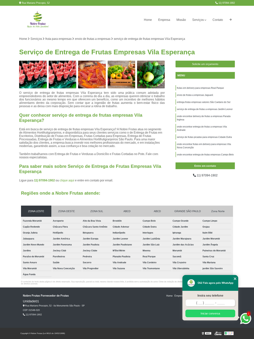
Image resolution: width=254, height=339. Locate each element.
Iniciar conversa (210, 313)
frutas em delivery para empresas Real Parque (200, 88)
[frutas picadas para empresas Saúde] (33, 74)
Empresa (164, 19)
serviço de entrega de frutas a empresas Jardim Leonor (205, 109)
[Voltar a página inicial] (37, 20)
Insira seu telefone (210, 295)
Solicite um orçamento (205, 64)
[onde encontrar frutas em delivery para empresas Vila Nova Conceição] (151, 74)
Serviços (198, 19)
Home (148, 19)
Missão (181, 19)
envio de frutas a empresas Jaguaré (195, 95)
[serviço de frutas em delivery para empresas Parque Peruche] (121, 74)
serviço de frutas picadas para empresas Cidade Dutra (204, 137)
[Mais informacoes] (230, 20)
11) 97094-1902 (226, 2)
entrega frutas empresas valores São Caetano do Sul (203, 102)
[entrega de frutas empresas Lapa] (62, 74)
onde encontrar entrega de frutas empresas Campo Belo (205, 154)
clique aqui (67, 180)
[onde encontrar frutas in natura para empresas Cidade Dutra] (92, 74)
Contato (218, 19)
